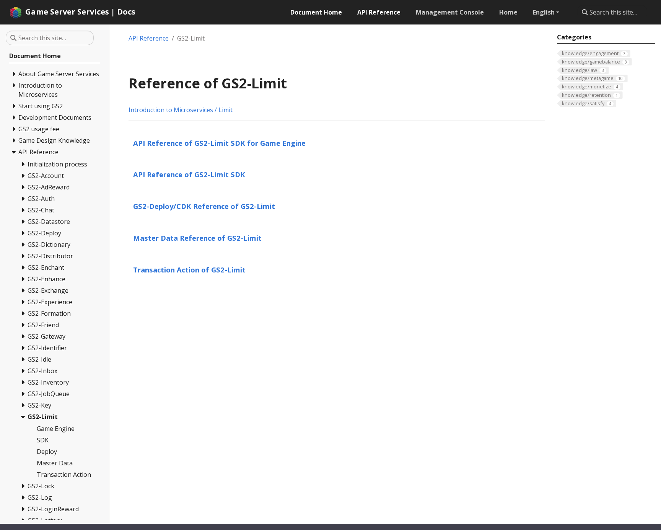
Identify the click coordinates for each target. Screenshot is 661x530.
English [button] (544, 12)
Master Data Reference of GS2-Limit (197, 238)
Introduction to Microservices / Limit (181, 110)
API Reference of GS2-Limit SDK (189, 174)
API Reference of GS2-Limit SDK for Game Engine (219, 143)
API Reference (149, 38)
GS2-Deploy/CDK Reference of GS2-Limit (204, 206)
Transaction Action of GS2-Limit (189, 269)
